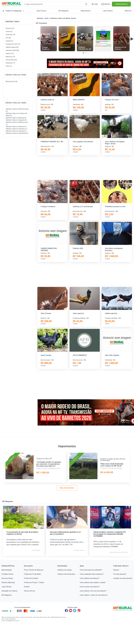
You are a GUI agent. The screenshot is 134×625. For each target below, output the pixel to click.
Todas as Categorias (13, 11)
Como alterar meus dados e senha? (93, 582)
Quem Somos (41, 11)
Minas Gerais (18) (11, 81)
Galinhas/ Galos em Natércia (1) (16, 126)
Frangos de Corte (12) (13, 44)
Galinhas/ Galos (12, 21)
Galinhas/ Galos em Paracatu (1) (16, 129)
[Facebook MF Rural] (66, 610)
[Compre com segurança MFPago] (5, 611)
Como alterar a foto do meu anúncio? (93, 591)
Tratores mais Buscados (66, 574)
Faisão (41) (9, 41)
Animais (40, 18)
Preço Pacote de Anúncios (33, 570)
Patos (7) (9, 66)
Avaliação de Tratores (9, 591)
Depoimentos (86, 11)
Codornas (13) (10, 34)
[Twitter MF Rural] (75, 610)
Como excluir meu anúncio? (90, 587)
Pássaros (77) (10, 63)
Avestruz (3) (10, 28)
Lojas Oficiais (108, 11)
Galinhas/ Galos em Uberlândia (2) (17, 133)
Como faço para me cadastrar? (91, 570)
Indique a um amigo (64, 570)
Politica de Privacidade (32, 574)
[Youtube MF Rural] (70, 610)
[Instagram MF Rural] (79, 610)
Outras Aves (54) (11, 60)
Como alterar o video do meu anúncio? (94, 595)
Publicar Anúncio (121, 4)
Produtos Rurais (7, 574)
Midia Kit (128, 11)
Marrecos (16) (10, 56)
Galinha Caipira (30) (12, 47)
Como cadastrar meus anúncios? (92, 574)
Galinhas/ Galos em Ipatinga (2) (16, 118)
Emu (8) (8, 38)
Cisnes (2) (9, 31)
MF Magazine (64, 11)
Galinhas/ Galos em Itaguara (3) (16, 120)
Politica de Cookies (31, 578)
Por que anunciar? (119, 574)
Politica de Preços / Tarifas (34, 582)
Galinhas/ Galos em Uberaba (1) (16, 131)
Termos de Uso (29, 591)
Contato (27, 587)
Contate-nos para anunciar (122, 578)
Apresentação (7, 570)
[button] (86, 4)
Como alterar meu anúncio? (89, 578)
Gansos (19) (10, 53)
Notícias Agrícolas (8, 582)
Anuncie (116, 570)
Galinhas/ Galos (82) (12, 50)
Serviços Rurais (7, 578)
